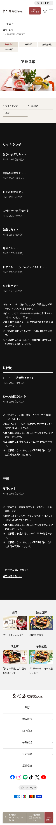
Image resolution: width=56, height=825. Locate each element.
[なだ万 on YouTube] (43, 778)
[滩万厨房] (41, 623)
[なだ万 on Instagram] (18, 779)
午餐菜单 (9, 44)
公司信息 (27, 754)
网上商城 (27, 730)
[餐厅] (15, 623)
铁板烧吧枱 (47, 44)
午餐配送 (27, 742)
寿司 (7, 113)
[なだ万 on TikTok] (31, 779)
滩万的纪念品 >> (12, 576)
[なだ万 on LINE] (25, 779)
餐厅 (27, 707)
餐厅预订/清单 (35, 11)
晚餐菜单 (28, 44)
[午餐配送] (41, 657)
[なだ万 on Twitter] (37, 779)
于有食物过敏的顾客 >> (16, 570)
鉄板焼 (34, 106)
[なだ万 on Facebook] (12, 779)
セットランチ (11, 106)
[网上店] (15, 657)
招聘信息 (27, 765)
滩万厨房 (27, 719)
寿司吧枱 (9, 49)
